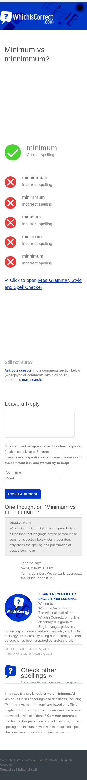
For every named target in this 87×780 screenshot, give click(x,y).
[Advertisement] (44, 100)
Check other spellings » (50, 672)
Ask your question (18, 370)
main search (31, 379)
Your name (13, 472)
